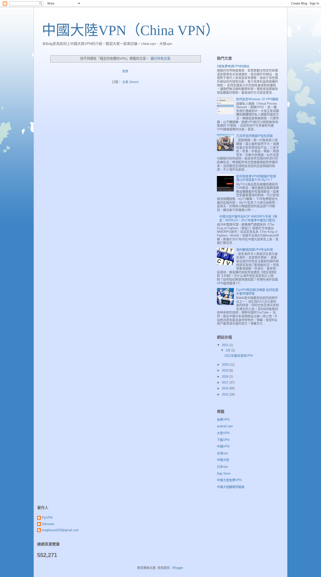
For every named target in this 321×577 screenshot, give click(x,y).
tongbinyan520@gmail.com (60, 530)
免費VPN (223, 419)
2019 (225, 370)
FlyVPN (47, 517)
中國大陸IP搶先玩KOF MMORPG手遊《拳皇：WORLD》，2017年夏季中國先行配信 (248, 218)
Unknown (48, 524)
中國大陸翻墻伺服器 (230, 487)
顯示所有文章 (160, 58)
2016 (225, 388)
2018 (225, 376)
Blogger (178, 567)
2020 (225, 364)
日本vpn (222, 466)
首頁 (125, 71)
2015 (225, 394)
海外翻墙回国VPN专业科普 (254, 249)
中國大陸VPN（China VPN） (130, 30)
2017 (225, 382)
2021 (225, 345)
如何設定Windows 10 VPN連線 (257, 99)
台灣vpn (222, 453)
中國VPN (223, 446)
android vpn (225, 426)
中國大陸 (223, 460)
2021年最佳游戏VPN (238, 355)
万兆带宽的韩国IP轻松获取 (254, 136)
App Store (224, 473)
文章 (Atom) (130, 82)
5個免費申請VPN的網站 (233, 66)
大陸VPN (223, 433)
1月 (228, 350)
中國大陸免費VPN (229, 480)
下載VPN (223, 440)
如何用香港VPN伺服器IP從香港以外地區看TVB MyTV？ (256, 178)
